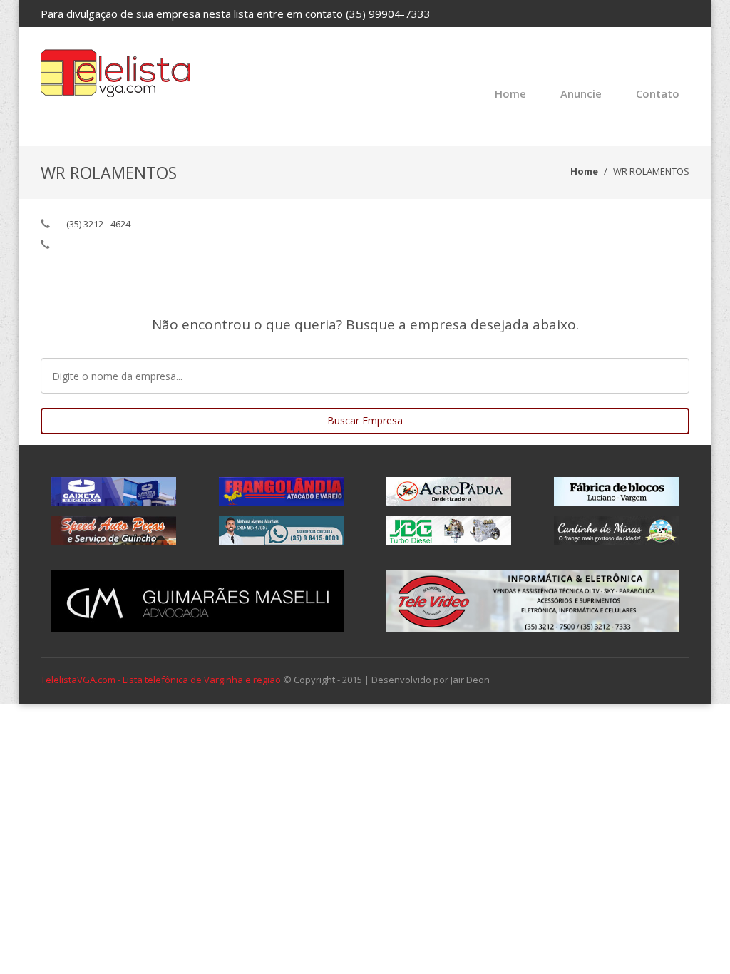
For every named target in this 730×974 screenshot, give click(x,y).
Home (510, 93)
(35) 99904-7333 (388, 13)
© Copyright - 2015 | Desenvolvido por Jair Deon (386, 679)
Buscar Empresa (365, 420)
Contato (657, 93)
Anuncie (581, 93)
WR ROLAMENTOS (651, 171)
